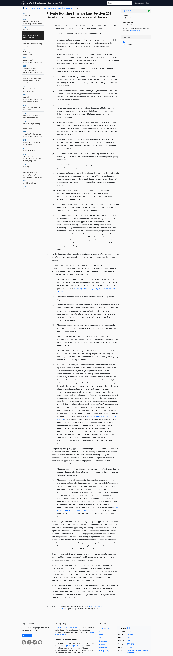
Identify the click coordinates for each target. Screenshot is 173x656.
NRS (128, 637)
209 (29, 89)
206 (32, 60)
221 (27, 188)
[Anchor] (106, 28)
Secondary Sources (106, 647)
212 (31, 115)
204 (32, 43)
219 (32, 173)
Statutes (130, 634)
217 (32, 157)
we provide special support (74, 645)
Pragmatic (129, 42)
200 (26, 14)
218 (26, 165)
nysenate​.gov (134, 31)
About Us (102, 634)
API (100, 638)
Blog (100, 631)
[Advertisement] (136, 81)
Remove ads (139, 3)
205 (28, 52)
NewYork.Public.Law (36, 3)
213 (31, 124)
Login (148, 3)
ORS (132, 644)
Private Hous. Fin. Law (39, 8)
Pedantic (128, 45)
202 (27, 28)
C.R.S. (129, 631)
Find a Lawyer (104, 628)
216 (31, 149)
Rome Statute (132, 650)
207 (32, 69)
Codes (129, 628)
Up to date (127, 11)
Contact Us (103, 641)
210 (32, 98)
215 (31, 142)
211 (32, 107)
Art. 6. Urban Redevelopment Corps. (60, 8)
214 (32, 134)
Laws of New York (55, 3)
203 (31, 35)
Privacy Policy (104, 650)
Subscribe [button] (26, 635)
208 (32, 79)
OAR (128, 644)
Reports (102, 644)
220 (29, 182)
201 (32, 21)
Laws (27, 8)
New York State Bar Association (69, 627)
